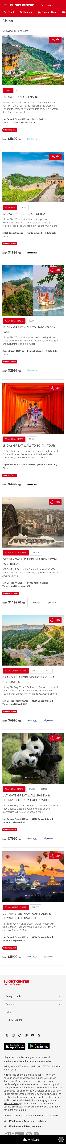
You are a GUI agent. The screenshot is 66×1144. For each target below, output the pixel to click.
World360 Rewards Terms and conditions (25, 1121)
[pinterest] (39, 1035)
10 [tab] (44, 310)
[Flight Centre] (22, 5)
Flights (11, 12)
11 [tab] (47, 310)
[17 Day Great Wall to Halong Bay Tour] (33, 290)
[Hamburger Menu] (6, 5)
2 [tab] (25, 79)
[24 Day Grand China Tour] (33, 60)
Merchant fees (11, 1103)
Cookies (8, 1115)
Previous (8, 60)
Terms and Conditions (15, 1081)
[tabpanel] (33, 60)
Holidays (28, 12)
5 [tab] (34, 79)
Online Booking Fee (51, 1094)
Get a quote (47, 5)
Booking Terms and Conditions (44, 1106)
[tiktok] (20, 1035)
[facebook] (7, 1035)
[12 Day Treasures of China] (33, 177)
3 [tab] (28, 79)
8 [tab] (44, 79)
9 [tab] (45, 196)
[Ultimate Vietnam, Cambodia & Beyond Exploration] (33, 876)
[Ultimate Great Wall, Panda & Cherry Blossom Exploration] (33, 758)
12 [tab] (50, 310)
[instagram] (13, 1035)
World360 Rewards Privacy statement (23, 1126)
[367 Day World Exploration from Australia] (33, 522)
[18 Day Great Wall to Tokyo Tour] (33, 408)
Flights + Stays (49, 12)
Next (58, 60)
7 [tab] (41, 79)
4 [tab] (31, 79)
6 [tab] (37, 79)
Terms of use (52, 1115)
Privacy (17, 1115)
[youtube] (32, 1035)
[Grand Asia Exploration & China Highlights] (33, 640)
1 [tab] (21, 79)
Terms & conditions (34, 1115)
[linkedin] (26, 1035)
